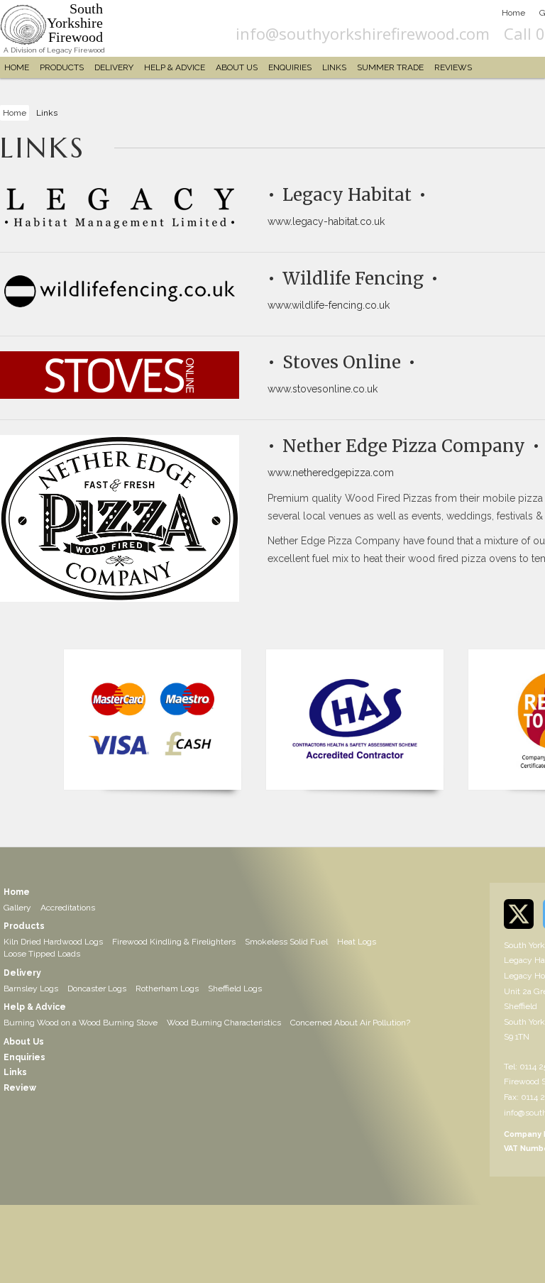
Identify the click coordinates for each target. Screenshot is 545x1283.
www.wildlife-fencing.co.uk (329, 305)
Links (334, 67)
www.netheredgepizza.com (331, 472)
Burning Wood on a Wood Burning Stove (81, 1023)
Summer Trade (390, 67)
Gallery (17, 908)
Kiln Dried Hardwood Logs (53, 942)
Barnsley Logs (31, 988)
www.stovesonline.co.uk (323, 389)
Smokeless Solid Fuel (286, 942)
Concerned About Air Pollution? (350, 1023)
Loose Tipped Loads (42, 954)
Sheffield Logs (235, 988)
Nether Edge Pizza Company (403, 446)
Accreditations (67, 908)
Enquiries (290, 67)
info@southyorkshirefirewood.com (363, 33)
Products (62, 67)
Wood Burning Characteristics (224, 1023)
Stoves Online (341, 362)
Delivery (113, 67)
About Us (237, 67)
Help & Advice (174, 67)
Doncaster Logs (96, 988)
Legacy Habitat (347, 195)
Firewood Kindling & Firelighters (174, 942)
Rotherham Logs (167, 988)
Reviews (453, 67)
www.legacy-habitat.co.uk (326, 221)
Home (513, 13)
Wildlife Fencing (353, 279)
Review (20, 1088)
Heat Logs (356, 942)
